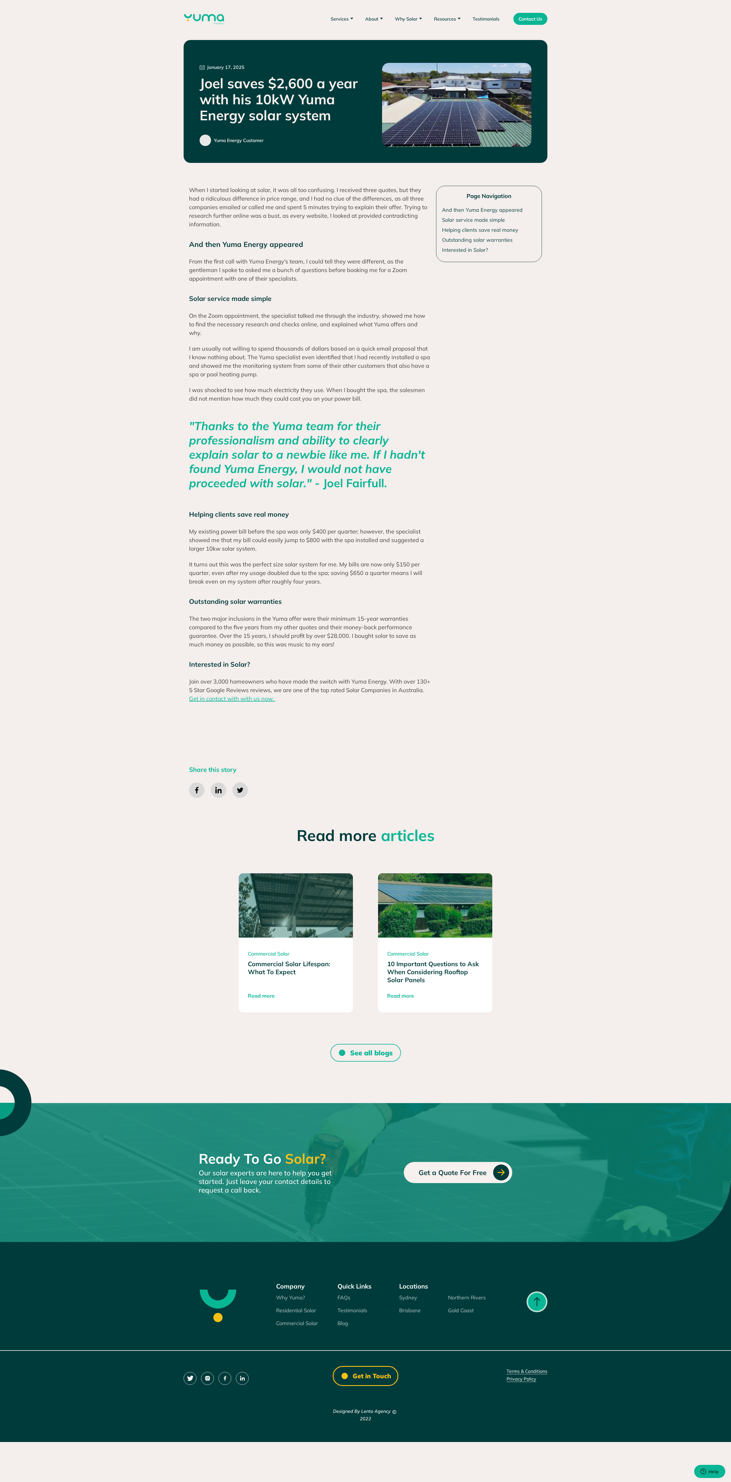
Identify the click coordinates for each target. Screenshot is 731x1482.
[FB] (224, 1378)
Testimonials (486, 19)
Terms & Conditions (527, 1371)
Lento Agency (376, 1411)
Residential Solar (296, 1310)
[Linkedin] (242, 1378)
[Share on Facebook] (196, 790)
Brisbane (410, 1310)
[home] (204, 18)
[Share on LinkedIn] (218, 790)
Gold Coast (461, 1310)
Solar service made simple (474, 220)
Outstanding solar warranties (477, 240)
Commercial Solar (297, 1323)
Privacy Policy (521, 1379)
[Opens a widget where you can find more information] (709, 1472)
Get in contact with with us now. (232, 698)
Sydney (408, 1297)
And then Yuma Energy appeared (482, 210)
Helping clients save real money (480, 230)
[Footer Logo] (217, 1305)
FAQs (344, 1297)
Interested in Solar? (465, 250)
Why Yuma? (290, 1297)
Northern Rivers (467, 1297)
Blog (343, 1323)
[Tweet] (240, 790)
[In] (207, 1378)
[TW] (190, 1378)
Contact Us (530, 19)
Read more (261, 995)
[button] (343, 19)
